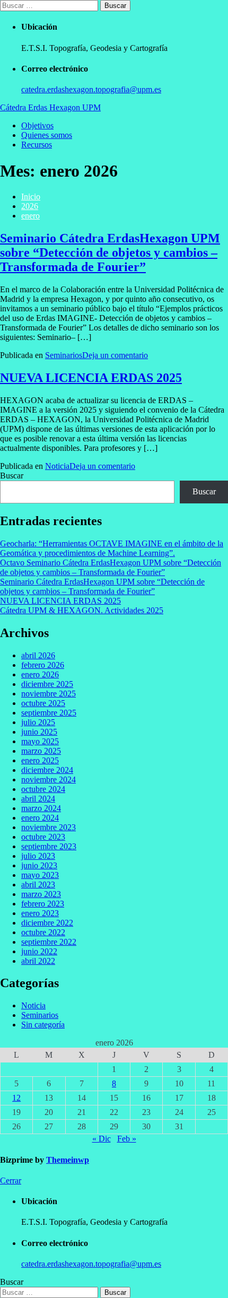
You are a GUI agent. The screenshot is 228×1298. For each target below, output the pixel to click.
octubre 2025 (43, 703)
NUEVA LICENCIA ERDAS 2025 (91, 378)
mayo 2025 (40, 741)
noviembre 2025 (48, 693)
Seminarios (63, 355)
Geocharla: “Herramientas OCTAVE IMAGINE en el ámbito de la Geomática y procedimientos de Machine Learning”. (111, 548)
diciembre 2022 (47, 922)
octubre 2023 (43, 836)
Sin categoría (43, 1024)
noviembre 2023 (48, 827)
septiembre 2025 (48, 712)
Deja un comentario (115, 355)
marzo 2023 (41, 894)
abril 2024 (38, 798)
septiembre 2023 (48, 846)
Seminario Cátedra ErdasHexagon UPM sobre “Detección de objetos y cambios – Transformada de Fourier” (110, 252)
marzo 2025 (41, 750)
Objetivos (37, 125)
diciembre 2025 (47, 684)
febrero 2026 (42, 664)
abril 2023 (38, 884)
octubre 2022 (43, 932)
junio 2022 (39, 951)
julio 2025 (38, 722)
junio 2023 (39, 865)
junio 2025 (39, 731)
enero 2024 (40, 817)
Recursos (36, 144)
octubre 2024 (43, 789)
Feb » (126, 1138)
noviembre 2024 (48, 779)
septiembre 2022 (48, 941)
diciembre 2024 (47, 769)
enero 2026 (40, 674)
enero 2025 (40, 760)
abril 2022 (38, 960)
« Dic (101, 1138)
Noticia (57, 466)
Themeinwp (67, 1159)
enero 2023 (40, 913)
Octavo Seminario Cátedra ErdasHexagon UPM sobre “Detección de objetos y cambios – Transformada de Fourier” (110, 567)
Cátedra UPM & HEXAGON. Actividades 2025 (81, 610)
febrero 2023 (42, 903)
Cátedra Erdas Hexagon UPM (50, 107)
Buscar (11, 475)
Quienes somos (46, 135)
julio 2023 (38, 855)
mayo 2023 (40, 874)
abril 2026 (38, 655)
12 (16, 1097)
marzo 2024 (41, 808)
